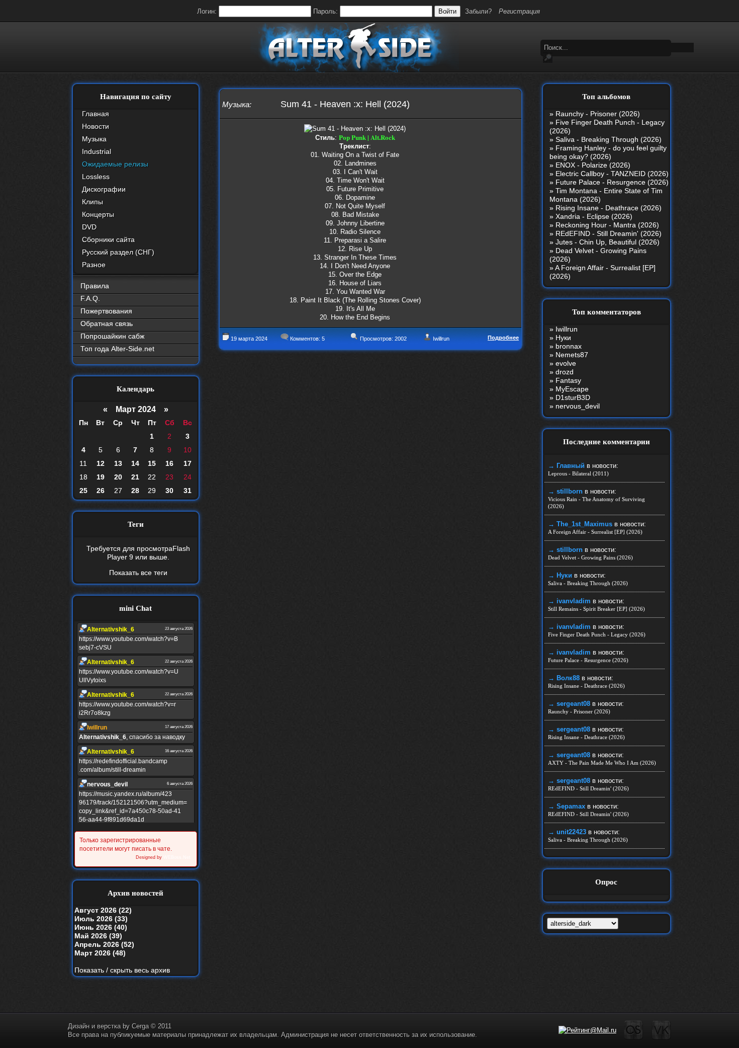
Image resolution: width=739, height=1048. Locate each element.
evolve (566, 363)
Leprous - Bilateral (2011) (578, 473)
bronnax (569, 346)
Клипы (92, 202)
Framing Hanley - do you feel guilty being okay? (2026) (608, 152)
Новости (95, 126)
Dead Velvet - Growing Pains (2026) (590, 557)
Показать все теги (138, 573)
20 (118, 477)
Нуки (563, 338)
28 (135, 491)
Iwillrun (441, 339)
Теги (136, 524)
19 (101, 477)
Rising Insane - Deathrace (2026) (609, 208)
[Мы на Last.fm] (633, 1037)
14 (135, 463)
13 (118, 463)
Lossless (96, 177)
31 (187, 491)
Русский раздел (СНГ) (118, 252)
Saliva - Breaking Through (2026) (609, 139)
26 (101, 491)
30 (169, 491)
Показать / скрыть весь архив (122, 970)
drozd (565, 372)
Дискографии (104, 189)
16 (169, 463)
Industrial (96, 151)
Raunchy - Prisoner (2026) (598, 114)
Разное (94, 265)
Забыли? (478, 11)
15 (152, 463)
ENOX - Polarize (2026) (593, 165)
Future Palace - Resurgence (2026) (612, 182)
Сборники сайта (108, 239)
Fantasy (568, 380)
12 (101, 463)
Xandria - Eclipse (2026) (594, 216)
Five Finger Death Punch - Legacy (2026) (596, 634)
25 (83, 491)
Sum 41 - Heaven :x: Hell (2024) (345, 104)
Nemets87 (572, 355)
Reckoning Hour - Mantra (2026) (607, 225)
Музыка (94, 139)
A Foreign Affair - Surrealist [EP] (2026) (595, 532)
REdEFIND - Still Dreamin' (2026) (609, 233)
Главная (95, 114)
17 (187, 463)
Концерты (98, 214)
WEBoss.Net (177, 857)
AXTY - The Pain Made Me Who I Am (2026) (602, 763)
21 (135, 477)
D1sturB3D (573, 397)
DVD (89, 227)
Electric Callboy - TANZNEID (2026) (612, 174)
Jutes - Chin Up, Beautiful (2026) (608, 242)
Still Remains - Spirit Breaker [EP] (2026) (596, 609)
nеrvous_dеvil (578, 406)
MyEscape (572, 389)
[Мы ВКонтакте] (661, 1037)
